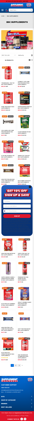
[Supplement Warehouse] (17, 5)
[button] (8, 55)
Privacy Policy (24, 415)
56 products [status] (9, 60)
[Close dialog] (30, 187)
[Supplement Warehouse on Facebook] (21, 419)
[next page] (22, 365)
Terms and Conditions (12, 415)
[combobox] (5, 211)
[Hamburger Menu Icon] (2, 10)
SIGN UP (17, 216)
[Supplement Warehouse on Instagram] (25, 419)
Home (2, 16)
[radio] (29, 60)
